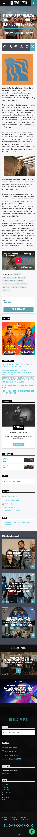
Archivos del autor (18, 309)
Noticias (6, 784)
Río (13, 287)
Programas (7, 792)
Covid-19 (21, 277)
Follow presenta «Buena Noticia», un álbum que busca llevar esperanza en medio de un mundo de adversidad (18, 587)
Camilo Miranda (8, 634)
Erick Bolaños (9, 284)
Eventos (6, 789)
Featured (8, 13)
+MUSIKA (6, 466)
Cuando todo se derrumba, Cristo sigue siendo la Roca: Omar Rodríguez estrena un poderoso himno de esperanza (18, 621)
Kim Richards (22, 284)
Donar (6, 800)
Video (30, 13)
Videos (6, 819)
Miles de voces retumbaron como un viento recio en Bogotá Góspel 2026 (18, 392)
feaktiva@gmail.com (11, 504)
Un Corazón (21, 287)
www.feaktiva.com (11, 747)
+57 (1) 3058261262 (12, 500)
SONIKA (5, 459)
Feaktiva (17, 33)
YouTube (6, 290)
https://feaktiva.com (11, 496)
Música (16, 13)
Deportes (7, 795)
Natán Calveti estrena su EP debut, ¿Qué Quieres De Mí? (18, 387)
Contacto (15, 819)
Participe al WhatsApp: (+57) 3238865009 (17, 522)
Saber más (5, 773)
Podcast (6, 797)
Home (6, 817)
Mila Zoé (6, 287)
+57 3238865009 (10, 751)
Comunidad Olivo (9, 277)
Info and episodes (18, 444)
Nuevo (23, 13)
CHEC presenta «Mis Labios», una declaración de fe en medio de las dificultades (18, 366)
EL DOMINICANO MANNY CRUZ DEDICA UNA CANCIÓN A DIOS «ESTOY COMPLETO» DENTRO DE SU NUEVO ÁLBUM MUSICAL (18, 689)
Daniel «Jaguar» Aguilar (13, 281)
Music (5, 541)
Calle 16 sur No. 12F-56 (13, 759)
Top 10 (6, 787)
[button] (32, 831)
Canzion (17, 274)
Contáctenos (8, 524)
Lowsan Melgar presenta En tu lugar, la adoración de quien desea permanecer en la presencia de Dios (16, 373)
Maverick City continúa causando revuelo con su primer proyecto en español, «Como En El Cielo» (18, 661)
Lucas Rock (6, 565)
